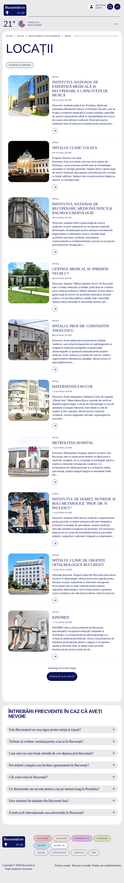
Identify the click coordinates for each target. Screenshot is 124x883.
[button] (97, 7)
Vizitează (61, 838)
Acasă (9, 36)
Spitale (68, 36)
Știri (94, 852)
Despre (58, 845)
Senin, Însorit (35, 25)
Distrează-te (82, 838)
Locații (20, 36)
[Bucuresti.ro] (15, 10)
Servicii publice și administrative (44, 36)
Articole (79, 852)
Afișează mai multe (62, 676)
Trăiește (41, 845)
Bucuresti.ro (28, 865)
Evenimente (59, 852)
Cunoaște (43, 838)
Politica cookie (62, 865)
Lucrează (102, 838)
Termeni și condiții (81, 865)
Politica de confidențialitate (106, 865)
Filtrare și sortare (20, 65)
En (116, 24)
